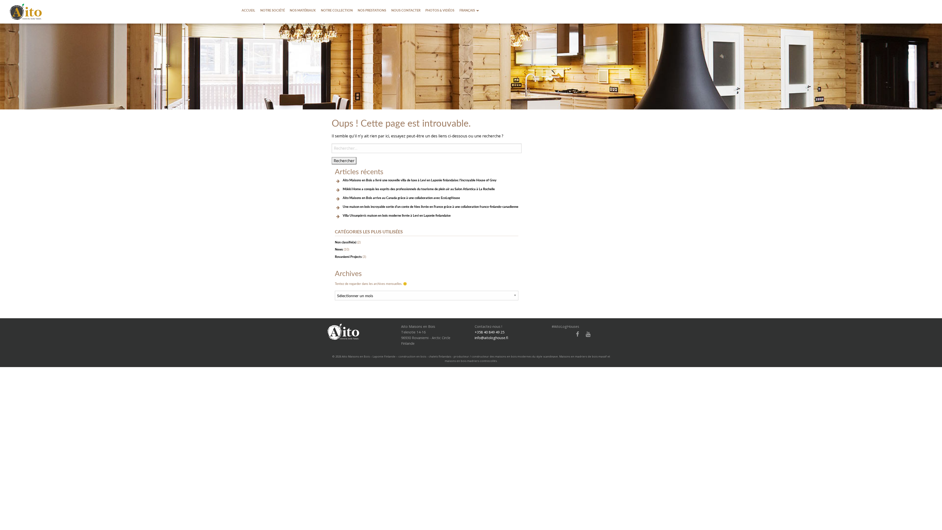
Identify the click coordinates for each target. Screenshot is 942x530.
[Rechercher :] (427, 148)
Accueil (248, 10)
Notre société (272, 10)
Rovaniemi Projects (348, 256)
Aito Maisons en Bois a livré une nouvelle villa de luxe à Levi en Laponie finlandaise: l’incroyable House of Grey (420, 180)
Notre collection (337, 10)
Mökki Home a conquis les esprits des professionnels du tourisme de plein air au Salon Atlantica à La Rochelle (419, 189)
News (339, 249)
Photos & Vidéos (439, 10)
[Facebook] (575, 334)
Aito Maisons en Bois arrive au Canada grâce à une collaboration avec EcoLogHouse (401, 198)
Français (467, 10)
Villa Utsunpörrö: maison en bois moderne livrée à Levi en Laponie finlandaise (397, 215)
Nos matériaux (303, 10)
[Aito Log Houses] (343, 331)
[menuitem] (248, 10)
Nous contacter (405, 10)
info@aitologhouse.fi (491, 337)
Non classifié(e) (345, 242)
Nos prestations (372, 10)
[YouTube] (586, 334)
